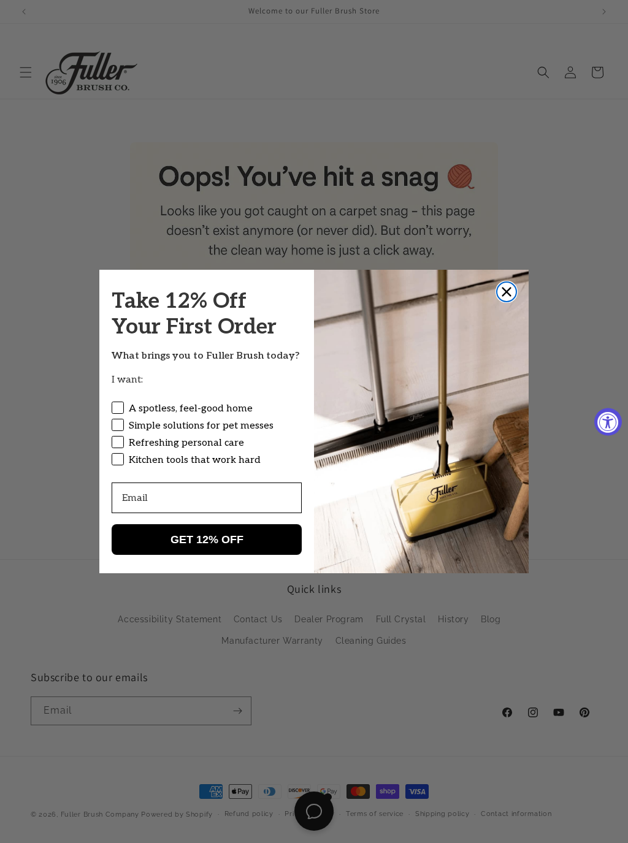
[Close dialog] (506, 292)
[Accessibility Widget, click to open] (608, 421)
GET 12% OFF (206, 539)
